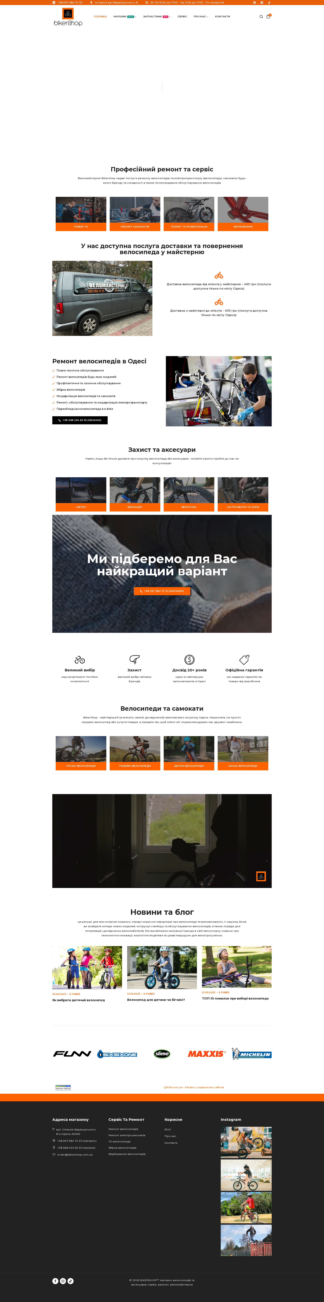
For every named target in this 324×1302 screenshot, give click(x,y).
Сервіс (182, 16)
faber (76, 994)
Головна (100, 16)
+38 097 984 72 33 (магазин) (77, 1140)
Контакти (222, 16)
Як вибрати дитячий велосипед (78, 1000)
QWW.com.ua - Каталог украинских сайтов (194, 1087)
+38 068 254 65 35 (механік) (76, 1147)
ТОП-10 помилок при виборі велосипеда (235, 998)
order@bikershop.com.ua (75, 1154)
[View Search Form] (261, 16)
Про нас (170, 1136)
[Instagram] (261, 2)
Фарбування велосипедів (127, 1154)
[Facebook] (254, 2)
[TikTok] (269, 2)
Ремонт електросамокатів (127, 1135)
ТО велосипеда (120, 1141)
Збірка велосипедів (122, 1147)
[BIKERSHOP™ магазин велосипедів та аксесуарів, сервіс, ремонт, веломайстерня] (68, 16)
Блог (168, 1129)
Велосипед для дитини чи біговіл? (156, 1000)
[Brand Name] (72, 1054)
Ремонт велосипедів (123, 1129)
